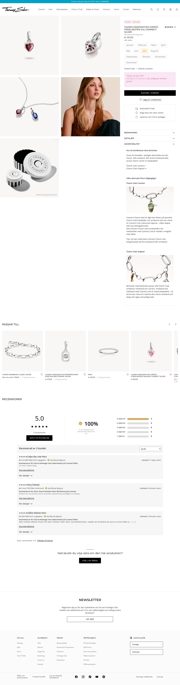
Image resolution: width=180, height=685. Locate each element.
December (131, 62)
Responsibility (62, 643)
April (163, 45)
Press (19, 651)
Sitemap (160, 677)
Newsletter (61, 660)
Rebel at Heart (92, 9)
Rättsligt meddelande (144, 677)
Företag (20, 643)
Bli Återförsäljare (90, 643)
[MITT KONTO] (170, 9)
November (160, 56)
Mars (153, 45)
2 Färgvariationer (61, 379)
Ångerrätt (41, 651)
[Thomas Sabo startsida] (15, 9)
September (131, 56)
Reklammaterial (89, 656)
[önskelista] (158, 9)
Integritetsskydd (39, 676)
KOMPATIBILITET (132, 144)
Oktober (146, 56)
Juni (136, 50)
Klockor (106, 9)
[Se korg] (177, 9)
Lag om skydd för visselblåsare (55, 677)
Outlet (126, 9)
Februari (142, 45)
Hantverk (60, 651)
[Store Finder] (164, 9)
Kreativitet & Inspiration (65, 647)
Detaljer (129, 138)
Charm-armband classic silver (16, 375)
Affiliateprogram (90, 664)
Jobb (18, 647)
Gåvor (116, 9)
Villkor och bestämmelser (22, 677)
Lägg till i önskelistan (152, 100)
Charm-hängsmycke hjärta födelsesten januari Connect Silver (148, 375)
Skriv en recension (39, 438)
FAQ (39, 643)
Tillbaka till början (45, 540)
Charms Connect (145, 68)
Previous (169, 324)
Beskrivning (130, 132)
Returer (40, 647)
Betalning (41, 656)
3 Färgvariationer (28, 377)
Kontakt (40, 664)
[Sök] (151, 9)
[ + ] (134, 522)
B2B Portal (87, 647)
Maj (128, 50)
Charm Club (76, 9)
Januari (129, 45)
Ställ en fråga (90, 561)
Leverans (41, 660)
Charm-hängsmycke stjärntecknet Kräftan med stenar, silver (61, 375)
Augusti (154, 50)
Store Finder (21, 656)
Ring (90, 375)
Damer (41, 9)
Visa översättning (26, 470)
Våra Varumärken (90, 651)
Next (176, 324)
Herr (51, 9)
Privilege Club (62, 656)
